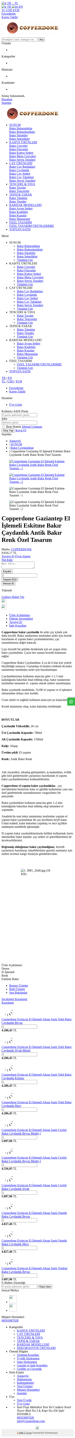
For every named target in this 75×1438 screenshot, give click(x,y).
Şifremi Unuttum (32, 426)
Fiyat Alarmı (22, 556)
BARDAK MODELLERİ (25, 205)
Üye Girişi (15, 404)
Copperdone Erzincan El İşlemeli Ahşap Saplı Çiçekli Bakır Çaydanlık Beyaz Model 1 (34, 1131)
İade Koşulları (17, 625)
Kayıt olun (45, 1286)
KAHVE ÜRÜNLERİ (23, 142)
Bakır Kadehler (18, 212)
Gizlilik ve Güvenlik (29, 1368)
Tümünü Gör (25, 260)
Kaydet (7, 571)
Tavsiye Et (8, 556)
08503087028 (10, 1320)
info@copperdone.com (31, 1421)
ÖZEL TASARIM (20, 222)
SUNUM (15, 125)
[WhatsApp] (13, 1310)
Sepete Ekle (10, 579)
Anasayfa (15, 440)
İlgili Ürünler (17, 989)
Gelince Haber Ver (13, 597)
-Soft (20, 1432)
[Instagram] (13, 1302)
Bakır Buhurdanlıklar (22, 131)
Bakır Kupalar (18, 215)
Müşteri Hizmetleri (28, 1389)
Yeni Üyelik (24, 1400)
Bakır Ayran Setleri (20, 208)
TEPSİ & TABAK (20, 194)
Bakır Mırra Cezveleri (22, 156)
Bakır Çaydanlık (19, 170)
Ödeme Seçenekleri (21, 618)
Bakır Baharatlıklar (20, 128)
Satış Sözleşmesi (27, 1362)
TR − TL (12, 3)
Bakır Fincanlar (18, 149)
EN (20, 6)
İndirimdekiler (25, 1382)
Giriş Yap (8, 430)
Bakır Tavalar (17, 187)
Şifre (4, 418)
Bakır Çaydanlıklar (22, 447)
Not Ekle (7, 559)
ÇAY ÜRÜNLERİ (20, 163)
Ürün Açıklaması (19, 615)
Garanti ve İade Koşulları (32, 1365)
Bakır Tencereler (19, 191)
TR (9, 6)
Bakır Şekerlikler (19, 138)
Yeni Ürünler (25, 1386)
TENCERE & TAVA (22, 184)
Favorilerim (9, 13)
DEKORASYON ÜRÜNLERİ (36, 1348)
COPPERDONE (21, 549)
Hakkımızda (24, 1379)
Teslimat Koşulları (28, 1355)
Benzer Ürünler (18, 985)
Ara (41, 39)
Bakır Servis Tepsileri (22, 159)
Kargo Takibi (10, 17)
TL (4, 10)
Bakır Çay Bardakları (22, 166)
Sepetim (22, 1393)
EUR (16, 10)
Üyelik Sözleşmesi (28, 1358)
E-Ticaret (28, 1432)
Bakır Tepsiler (17, 201)
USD (9, 10)
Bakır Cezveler (18, 145)
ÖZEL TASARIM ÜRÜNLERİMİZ (31, 226)
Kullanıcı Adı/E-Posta (15, 411)
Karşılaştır (8, 1002)
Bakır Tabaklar (18, 198)
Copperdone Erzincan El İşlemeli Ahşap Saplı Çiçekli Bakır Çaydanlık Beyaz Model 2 (34, 1159)
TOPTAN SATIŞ (20, 229)
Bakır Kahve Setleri (21, 152)
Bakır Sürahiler (18, 135)
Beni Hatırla (14, 426)
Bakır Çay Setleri (19, 173)
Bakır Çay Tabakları (21, 177)
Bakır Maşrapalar (19, 219)
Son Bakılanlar (18, 992)
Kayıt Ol (21, 430)
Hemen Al (8, 583)
